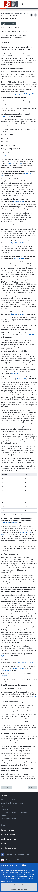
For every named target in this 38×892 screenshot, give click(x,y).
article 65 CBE (19, 258)
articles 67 (27, 173)
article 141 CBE (21, 379)
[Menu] (28, 4)
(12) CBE (21, 243)
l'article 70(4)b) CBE (17, 373)
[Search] (23, 4)
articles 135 (6, 523)
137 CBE (14, 523)
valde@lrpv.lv (5, 156)
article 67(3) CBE (18, 201)
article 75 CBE (6, 116)
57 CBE (6, 698)
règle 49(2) (14, 243)
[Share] (35, 15)
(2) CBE (19, 163)
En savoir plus (29, 878)
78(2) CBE (4, 534)
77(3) (30, 532)
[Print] (31, 15)
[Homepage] (2, 13)
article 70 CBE (29, 335)
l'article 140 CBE (6, 670)
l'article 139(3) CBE (19, 668)
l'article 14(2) (24, 532)
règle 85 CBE (5, 656)
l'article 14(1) (11, 163)
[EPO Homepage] (11, 4)
